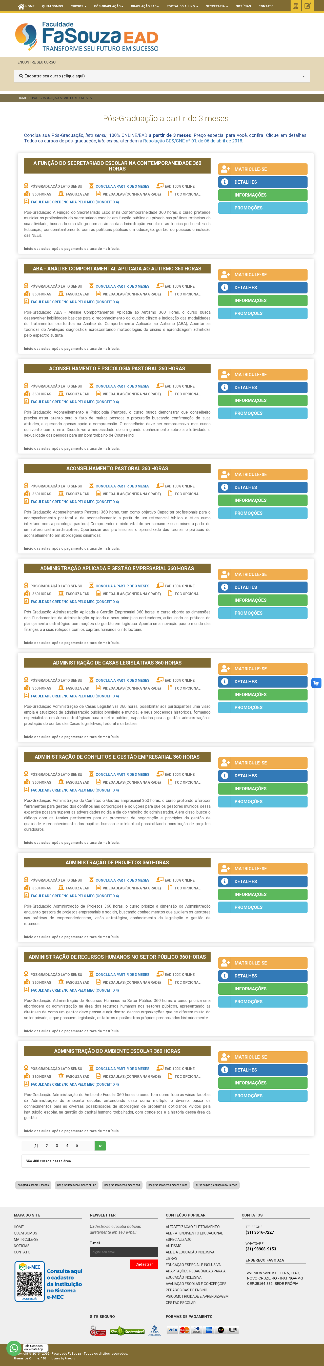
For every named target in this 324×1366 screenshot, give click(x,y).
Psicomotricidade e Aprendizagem (197, 1296)
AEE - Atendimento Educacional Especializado (194, 1236)
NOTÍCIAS (22, 1246)
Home (22, 98)
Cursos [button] (77, 6)
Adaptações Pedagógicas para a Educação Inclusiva (196, 1274)
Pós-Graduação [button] (107, 6)
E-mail (106, 1243)
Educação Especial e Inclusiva (193, 1265)
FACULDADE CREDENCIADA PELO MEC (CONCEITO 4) (75, 202)
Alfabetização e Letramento (193, 1227)
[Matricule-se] (308, 6)
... (87, 1146)
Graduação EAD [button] (143, 6)
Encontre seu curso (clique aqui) (55, 76)
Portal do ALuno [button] (181, 6)
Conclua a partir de (122, 186)
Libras (171, 1258)
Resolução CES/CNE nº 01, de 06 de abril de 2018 (192, 140)
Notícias (243, 6)
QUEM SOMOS (25, 1233)
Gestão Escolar (181, 1303)
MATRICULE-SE (26, 1239)
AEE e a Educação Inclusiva (190, 1252)
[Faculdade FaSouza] (86, 36)
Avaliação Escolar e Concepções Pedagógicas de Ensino (196, 1287)
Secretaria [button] (216, 6)
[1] (36, 1146)
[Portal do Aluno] (296, 6)
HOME (19, 1227)
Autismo (173, 1246)
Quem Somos (52, 6)
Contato (266, 6)
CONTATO (22, 1252)
